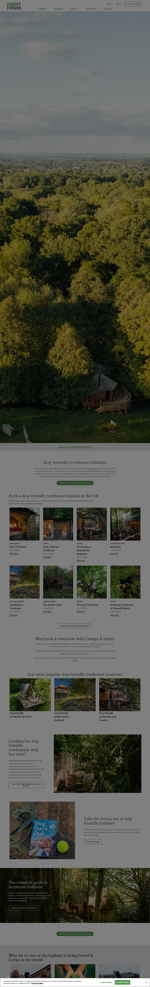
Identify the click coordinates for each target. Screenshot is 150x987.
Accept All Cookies (122, 982)
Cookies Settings (106, 982)
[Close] (146, 982)
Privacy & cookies (37, 983)
